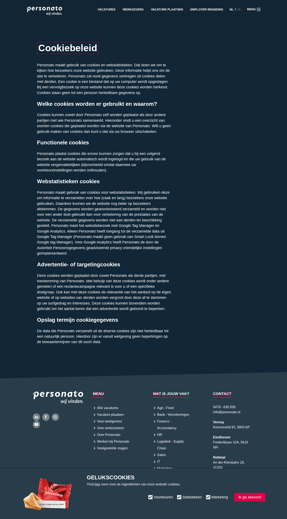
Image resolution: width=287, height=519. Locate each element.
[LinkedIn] (36, 417)
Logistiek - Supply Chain (170, 445)
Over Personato (108, 435)
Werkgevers (133, 9)
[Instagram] (55, 417)
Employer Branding (206, 9)
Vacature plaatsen (167, 9)
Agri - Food (166, 408)
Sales (161, 455)
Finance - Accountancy (166, 425)
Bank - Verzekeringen (173, 414)
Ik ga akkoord (249, 497)
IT (158, 461)
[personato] (44, 11)
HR (159, 435)
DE (239, 9)
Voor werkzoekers (110, 428)
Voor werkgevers (109, 421)
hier (97, 484)
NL (232, 9)
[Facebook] (46, 417)
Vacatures (106, 9)
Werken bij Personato (113, 441)
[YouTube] (36, 424)
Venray (218, 422)
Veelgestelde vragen (112, 448)
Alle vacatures (107, 408)
